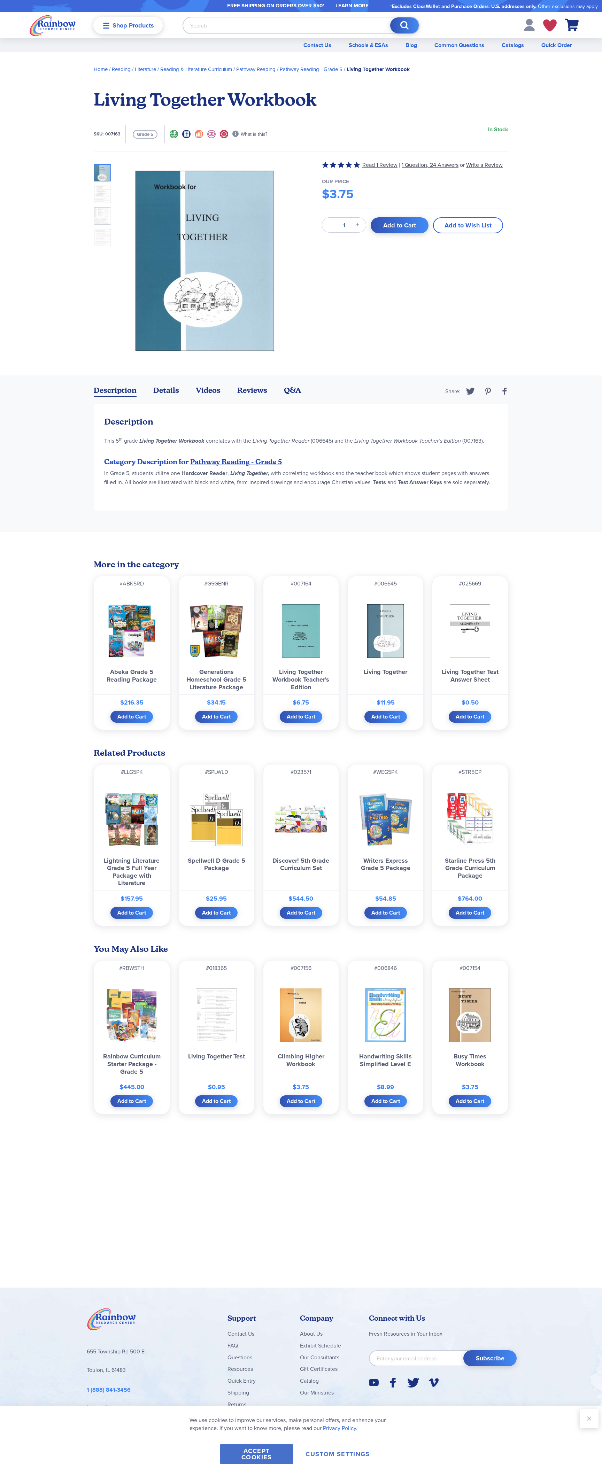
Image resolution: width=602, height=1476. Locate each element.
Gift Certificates (319, 1369)
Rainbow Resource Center (111, 1321)
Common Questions (459, 45)
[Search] (404, 25)
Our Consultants (319, 1357)
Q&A (292, 390)
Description (115, 390)
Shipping (238, 1392)
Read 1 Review (380, 165)
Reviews (252, 390)
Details (166, 390)
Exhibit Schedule (320, 1345)
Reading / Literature (134, 69)
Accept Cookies (256, 1454)
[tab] (115, 391)
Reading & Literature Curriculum (196, 69)
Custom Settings (338, 1454)
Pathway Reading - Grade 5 (311, 69)
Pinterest (488, 391)
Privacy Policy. (340, 1428)
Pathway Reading (256, 69)
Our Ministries (317, 1392)
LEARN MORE (352, 5)
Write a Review (484, 165)
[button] (529, 24)
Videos (208, 390)
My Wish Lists (550, 25)
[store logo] (52, 25)
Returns (236, 1404)
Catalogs (513, 45)
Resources (240, 1369)
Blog (411, 45)
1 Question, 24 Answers (430, 165)
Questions (239, 1357)
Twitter (470, 391)
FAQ (232, 1345)
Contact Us (317, 45)
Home (101, 69)
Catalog (309, 1380)
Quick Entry (241, 1380)
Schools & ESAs (368, 45)
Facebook (504, 391)
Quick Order (556, 45)
